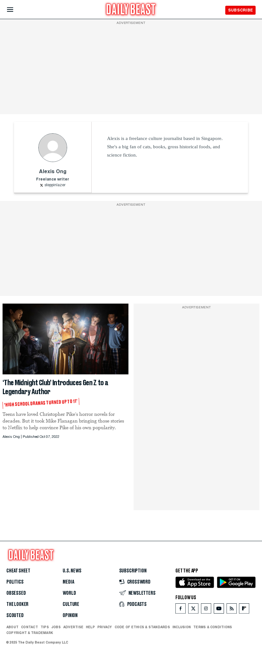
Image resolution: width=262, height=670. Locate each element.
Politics (15, 582)
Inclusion (182, 627)
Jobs (56, 627)
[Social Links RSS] (232, 609)
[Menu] (15, 9)
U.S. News (72, 570)
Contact (29, 627)
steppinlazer (55, 185)
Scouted (15, 615)
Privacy (104, 627)
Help (90, 627)
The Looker (17, 604)
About (12, 627)
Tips (45, 627)
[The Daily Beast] (131, 10)
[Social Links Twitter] (193, 609)
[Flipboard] (244, 609)
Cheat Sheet (18, 570)
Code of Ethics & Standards (142, 627)
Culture (71, 604)
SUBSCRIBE (240, 10)
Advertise (73, 627)
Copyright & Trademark (29, 633)
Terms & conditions (212, 627)
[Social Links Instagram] (206, 609)
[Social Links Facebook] (180, 609)
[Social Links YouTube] (219, 609)
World (69, 593)
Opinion (70, 615)
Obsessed (16, 593)
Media (68, 582)
